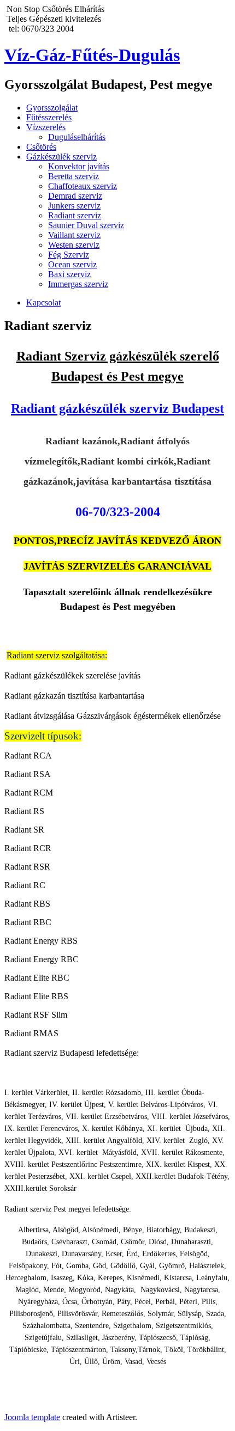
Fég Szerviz (68, 254)
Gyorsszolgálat (52, 107)
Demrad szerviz (75, 195)
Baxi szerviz (69, 274)
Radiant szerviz (74, 215)
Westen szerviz (73, 244)
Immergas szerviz (78, 284)
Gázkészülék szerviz (61, 156)
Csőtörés (41, 146)
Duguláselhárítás (76, 137)
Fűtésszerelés (49, 117)
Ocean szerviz (72, 264)
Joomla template (32, 1417)
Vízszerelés (46, 127)
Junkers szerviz (74, 205)
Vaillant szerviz (74, 235)
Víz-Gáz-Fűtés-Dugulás (92, 55)
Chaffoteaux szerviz (82, 186)
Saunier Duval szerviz (86, 225)
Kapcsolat (43, 302)
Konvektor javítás (78, 166)
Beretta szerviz (73, 176)
